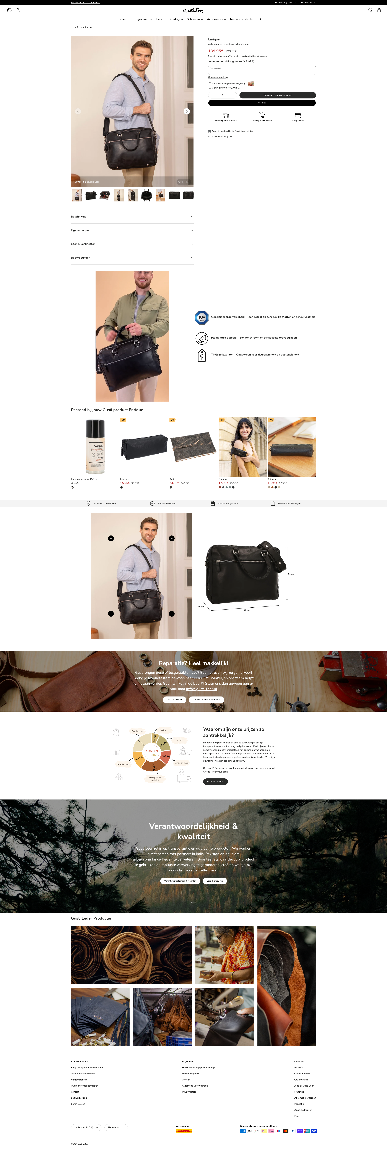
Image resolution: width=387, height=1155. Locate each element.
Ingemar (124, 479)
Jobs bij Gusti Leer (304, 1085)
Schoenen (193, 19)
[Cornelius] (243, 447)
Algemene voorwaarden (195, 1085)
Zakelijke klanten (303, 1110)
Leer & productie (215, 881)
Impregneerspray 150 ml (84, 479)
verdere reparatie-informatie (206, 699)
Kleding (175, 19)
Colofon (186, 1079)
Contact (75, 1092)
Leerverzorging (79, 1098)
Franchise (299, 1092)
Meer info (185, 181)
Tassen (122, 19)
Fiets (159, 19)
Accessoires (215, 19)
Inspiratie (299, 1104)
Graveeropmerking (218, 77)
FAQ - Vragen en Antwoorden (87, 1067)
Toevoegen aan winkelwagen (277, 95)
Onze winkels (301, 1079)
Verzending (234, 56)
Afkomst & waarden (305, 1098)
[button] (9, 10)
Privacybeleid (189, 1092)
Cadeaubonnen (302, 1073)
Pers (296, 1116)
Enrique (90, 27)
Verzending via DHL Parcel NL (85, 2)
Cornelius (223, 479)
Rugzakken (141, 19)
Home (73, 27)
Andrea (173, 479)
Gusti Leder (82, 1144)
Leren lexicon (78, 1104)
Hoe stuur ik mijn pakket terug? (198, 1067)
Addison (272, 479)
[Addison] (292, 447)
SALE (261, 19)
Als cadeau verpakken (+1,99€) (228, 83)
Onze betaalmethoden (83, 1073)
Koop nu (262, 102)
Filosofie (298, 1067)
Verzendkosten (79, 1079)
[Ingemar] (144, 447)
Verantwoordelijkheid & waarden (180, 881)
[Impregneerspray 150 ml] (95, 447)
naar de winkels (174, 699)
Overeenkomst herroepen (84, 1085)
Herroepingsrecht (191, 1073)
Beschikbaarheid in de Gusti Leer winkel (232, 131)
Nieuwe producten (242, 19)
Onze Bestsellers (215, 781)
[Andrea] (193, 447)
